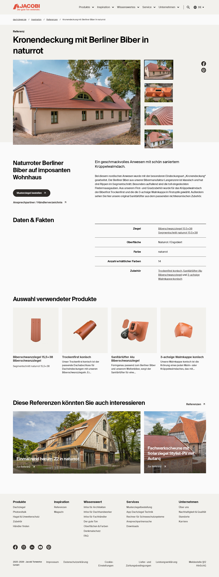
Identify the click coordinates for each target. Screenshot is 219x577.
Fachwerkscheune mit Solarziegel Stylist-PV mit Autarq (171, 453)
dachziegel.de (19, 19)
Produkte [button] (84, 7)
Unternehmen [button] (167, 7)
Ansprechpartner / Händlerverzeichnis (37, 202)
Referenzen (52, 19)
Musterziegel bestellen (29, 193)
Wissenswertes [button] (126, 7)
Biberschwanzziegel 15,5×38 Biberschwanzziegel (33, 359)
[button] (158, 70)
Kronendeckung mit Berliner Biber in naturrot (84, 19)
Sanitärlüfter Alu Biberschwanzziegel (125, 359)
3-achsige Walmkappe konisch (182, 357)
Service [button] (147, 7)
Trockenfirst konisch (170, 271)
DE (199, 7)
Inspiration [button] (103, 7)
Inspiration (36, 19)
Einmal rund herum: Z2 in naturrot (48, 459)
